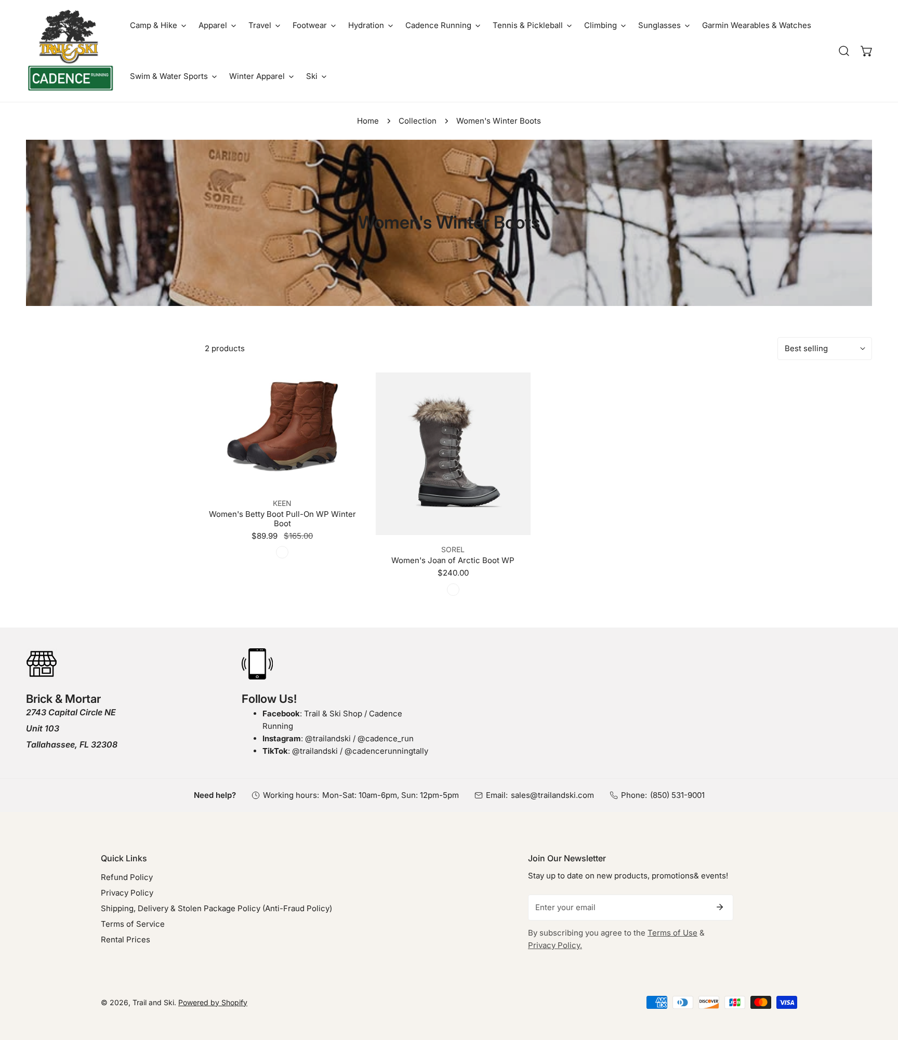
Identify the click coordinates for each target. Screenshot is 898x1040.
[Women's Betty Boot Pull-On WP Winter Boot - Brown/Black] (282, 552)
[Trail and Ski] (70, 51)
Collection (418, 121)
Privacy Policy (127, 893)
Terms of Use (672, 933)
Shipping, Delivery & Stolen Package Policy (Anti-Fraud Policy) (216, 908)
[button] (158, 25)
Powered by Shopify (212, 1002)
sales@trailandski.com (552, 795)
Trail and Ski (153, 1002)
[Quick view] (339, 476)
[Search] (844, 50)
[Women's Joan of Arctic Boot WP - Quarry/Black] (453, 589)
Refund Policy (127, 877)
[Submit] (719, 907)
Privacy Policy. (555, 945)
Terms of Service (133, 924)
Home (368, 121)
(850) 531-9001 (677, 795)
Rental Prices (125, 939)
